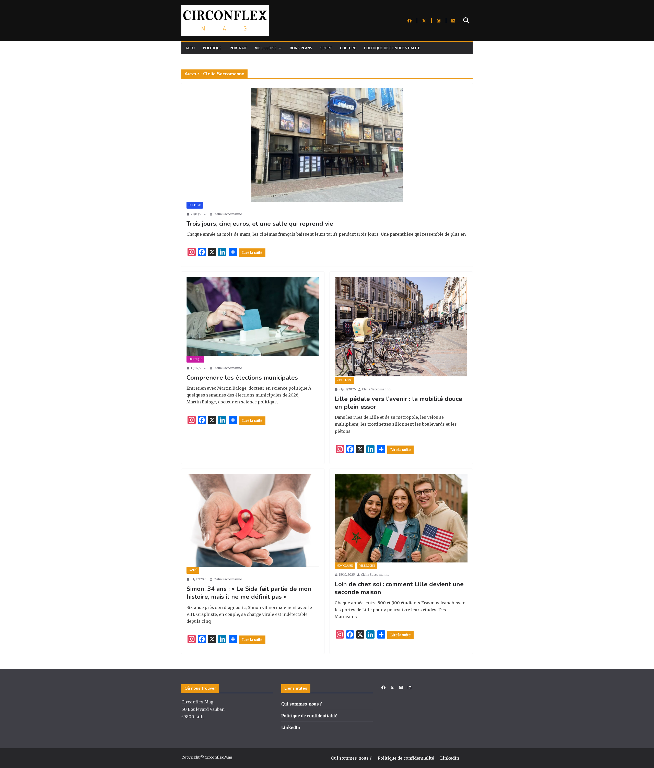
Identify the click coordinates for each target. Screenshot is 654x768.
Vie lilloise (265, 47)
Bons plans (301, 47)
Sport (326, 47)
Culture (348, 47)
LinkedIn (290, 727)
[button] (279, 48)
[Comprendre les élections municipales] (252, 316)
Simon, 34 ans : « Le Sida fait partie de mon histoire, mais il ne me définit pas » (248, 593)
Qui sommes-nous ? (301, 703)
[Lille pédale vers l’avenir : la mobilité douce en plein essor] (401, 327)
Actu (190, 47)
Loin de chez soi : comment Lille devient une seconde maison (399, 588)
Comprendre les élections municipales (242, 378)
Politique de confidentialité (392, 47)
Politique (212, 47)
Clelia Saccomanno (228, 214)
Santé (193, 570)
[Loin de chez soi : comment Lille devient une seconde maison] (401, 518)
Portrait (238, 47)
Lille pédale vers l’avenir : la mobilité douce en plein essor (398, 403)
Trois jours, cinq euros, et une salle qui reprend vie (259, 224)
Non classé (345, 565)
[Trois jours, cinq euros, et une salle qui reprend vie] (327, 145)
